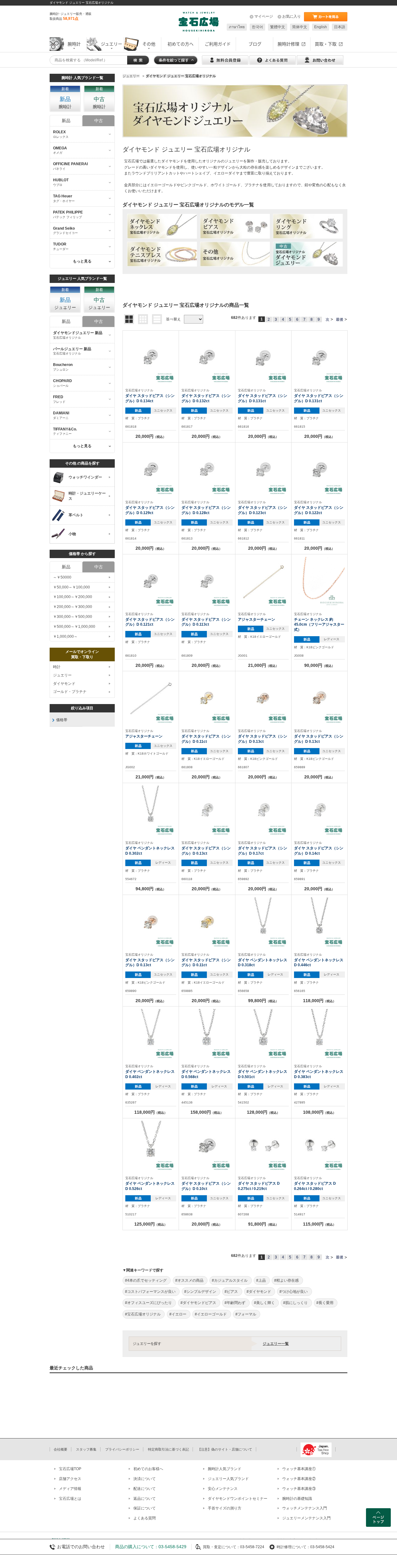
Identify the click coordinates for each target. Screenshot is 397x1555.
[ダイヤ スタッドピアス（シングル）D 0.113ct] (207, 581)
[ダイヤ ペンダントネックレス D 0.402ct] (151, 1034)
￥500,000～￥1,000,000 (74, 626)
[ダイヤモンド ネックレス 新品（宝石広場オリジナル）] (162, 226)
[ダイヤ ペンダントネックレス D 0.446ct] (319, 922)
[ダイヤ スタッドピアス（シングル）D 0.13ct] (263, 698)
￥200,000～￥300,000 (72, 607)
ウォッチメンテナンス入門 (304, 1508)
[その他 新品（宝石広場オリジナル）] (235, 254)
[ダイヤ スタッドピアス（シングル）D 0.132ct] (207, 358)
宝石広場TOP (70, 1469)
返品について (144, 1498)
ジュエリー (62, 675)
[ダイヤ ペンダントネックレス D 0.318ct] (263, 922)
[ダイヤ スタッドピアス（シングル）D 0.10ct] (207, 1145)
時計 (56, 667)
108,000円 (319, 1112)
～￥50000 (62, 577)
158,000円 (206, 1112)
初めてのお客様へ (148, 1469)
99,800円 (263, 1000)
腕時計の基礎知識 (297, 1498)
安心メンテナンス (223, 1489)
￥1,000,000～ (65, 636)
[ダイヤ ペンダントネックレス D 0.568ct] (207, 1034)
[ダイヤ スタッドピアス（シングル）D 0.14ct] (319, 810)
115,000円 (319, 1224)
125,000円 (150, 1224)
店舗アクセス (70, 1479)
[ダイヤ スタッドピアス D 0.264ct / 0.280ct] (319, 1145)
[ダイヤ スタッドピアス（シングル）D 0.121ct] (151, 581)
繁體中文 (277, 27)
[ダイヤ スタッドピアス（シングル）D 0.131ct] (263, 358)
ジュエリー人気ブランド (228, 1479)
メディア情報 (70, 1489)
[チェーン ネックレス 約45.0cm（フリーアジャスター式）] (319, 581)
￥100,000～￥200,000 (72, 597)
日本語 (339, 27)
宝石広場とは (70, 1498)
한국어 (257, 27)
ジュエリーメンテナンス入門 (306, 1518)
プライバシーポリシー (122, 1449)
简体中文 (299, 27)
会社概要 (60, 1449)
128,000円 (263, 1112)
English (320, 27)
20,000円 (151, 436)
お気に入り (291, 16)
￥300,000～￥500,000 (72, 617)
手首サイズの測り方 (224, 1508)
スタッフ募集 (86, 1449)
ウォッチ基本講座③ (299, 1489)
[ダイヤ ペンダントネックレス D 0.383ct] (319, 1034)
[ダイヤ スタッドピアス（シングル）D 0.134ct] (151, 358)
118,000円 (319, 1000)
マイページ (263, 16)
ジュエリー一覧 (276, 1343)
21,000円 (263, 665)
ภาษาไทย (237, 27)
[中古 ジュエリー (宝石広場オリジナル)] (308, 254)
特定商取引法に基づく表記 (168, 1449)
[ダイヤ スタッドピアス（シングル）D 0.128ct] (207, 470)
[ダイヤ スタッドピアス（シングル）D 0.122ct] (319, 470)
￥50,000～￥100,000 (71, 587)
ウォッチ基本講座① (299, 1469)
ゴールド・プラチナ (70, 691)
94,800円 (151, 888)
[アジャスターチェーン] (263, 581)
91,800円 (263, 1224)
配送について (144, 1489)
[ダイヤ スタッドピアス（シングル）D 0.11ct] (207, 698)
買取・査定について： (221, 1547)
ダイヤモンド (64, 683)
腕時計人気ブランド (224, 1469)
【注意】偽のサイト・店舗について (225, 1449)
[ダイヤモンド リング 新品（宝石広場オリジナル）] (308, 226)
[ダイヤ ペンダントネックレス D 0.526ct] (151, 1145)
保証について (144, 1508)
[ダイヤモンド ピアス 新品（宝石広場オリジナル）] (235, 226)
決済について (144, 1479)
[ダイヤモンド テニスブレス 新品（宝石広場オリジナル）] (162, 254)
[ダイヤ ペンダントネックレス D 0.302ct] (151, 810)
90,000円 (319, 665)
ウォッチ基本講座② (299, 1479)
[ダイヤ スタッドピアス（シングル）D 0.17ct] (263, 810)
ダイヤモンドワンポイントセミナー (237, 1498)
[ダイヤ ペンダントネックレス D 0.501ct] (263, 1034)
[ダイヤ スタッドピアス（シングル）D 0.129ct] (151, 470)
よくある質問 (144, 1518)
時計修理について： (293, 1547)
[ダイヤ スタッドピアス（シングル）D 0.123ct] (263, 470)
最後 (339, 319)
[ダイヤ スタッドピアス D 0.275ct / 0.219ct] (263, 1145)
